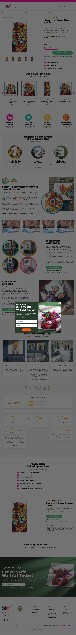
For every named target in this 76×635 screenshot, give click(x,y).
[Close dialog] (60, 303)
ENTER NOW (26, 330)
